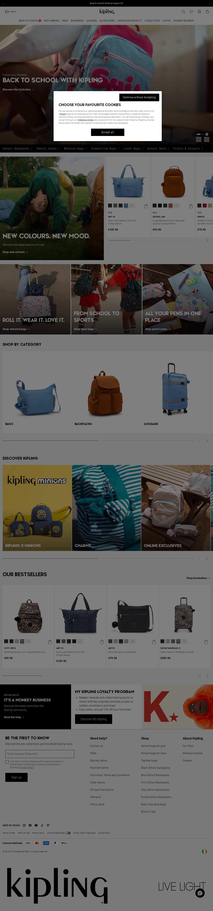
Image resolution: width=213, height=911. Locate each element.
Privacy (62, 114)
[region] (108, 116)
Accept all (107, 132)
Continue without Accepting (139, 97)
